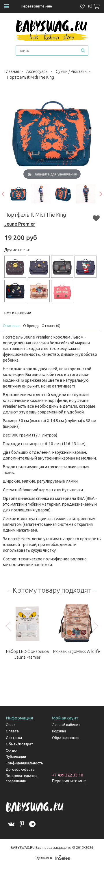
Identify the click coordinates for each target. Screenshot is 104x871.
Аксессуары (37, 71)
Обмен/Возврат (19, 744)
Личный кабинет (66, 725)
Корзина (59, 731)
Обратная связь (65, 738)
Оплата (12, 731)
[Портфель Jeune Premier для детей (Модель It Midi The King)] (18, 193)
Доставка (14, 738)
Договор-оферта (20, 769)
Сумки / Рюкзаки (71, 71)
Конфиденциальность (24, 763)
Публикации (16, 757)
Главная (11, 71)
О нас (10, 725)
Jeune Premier (19, 223)
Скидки (12, 750)
